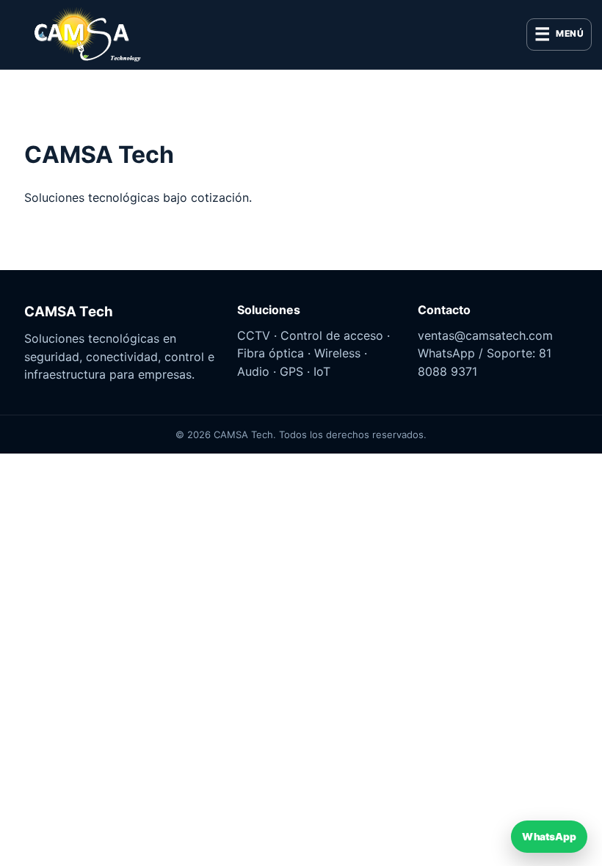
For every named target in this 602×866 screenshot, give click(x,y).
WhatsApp (549, 836)
